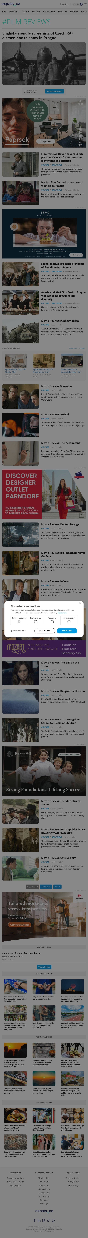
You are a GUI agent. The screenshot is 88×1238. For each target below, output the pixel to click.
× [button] (80, 603)
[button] (18, 631)
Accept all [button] (67, 631)
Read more (62, 613)
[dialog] (44, 619)
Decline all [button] (44, 631)
